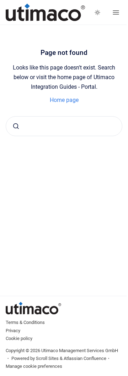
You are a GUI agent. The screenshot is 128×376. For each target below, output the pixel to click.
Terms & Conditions (25, 322)
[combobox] (64, 126)
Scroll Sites (47, 358)
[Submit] (16, 126)
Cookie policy (19, 338)
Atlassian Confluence (85, 358)
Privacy (13, 330)
